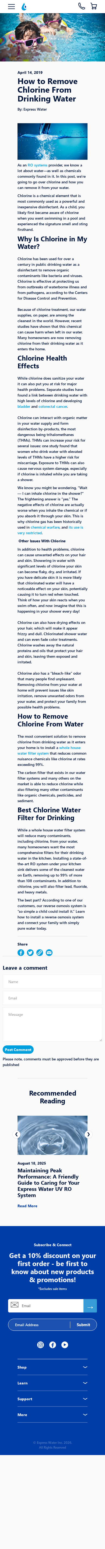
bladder (24, 406)
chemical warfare (45, 527)
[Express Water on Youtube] (64, 1344)
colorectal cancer (52, 406)
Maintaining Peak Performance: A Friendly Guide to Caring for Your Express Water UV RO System (48, 1182)
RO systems (37, 165)
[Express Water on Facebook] (52, 1344)
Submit (83, 1324)
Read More (27, 1205)
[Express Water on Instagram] (40, 1344)
